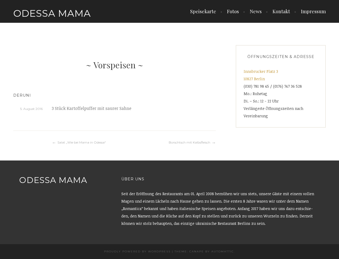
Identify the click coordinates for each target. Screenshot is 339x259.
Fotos (233, 11)
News (256, 11)
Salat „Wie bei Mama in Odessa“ (81, 142)
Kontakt (281, 11)
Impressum (313, 11)
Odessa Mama (52, 13)
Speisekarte (203, 11)
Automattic (222, 251)
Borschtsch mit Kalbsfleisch (189, 142)
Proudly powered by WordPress (137, 251)
